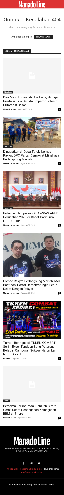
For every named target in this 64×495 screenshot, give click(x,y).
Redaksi (7, 358)
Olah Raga (8, 92)
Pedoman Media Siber (31, 468)
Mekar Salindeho (11, 163)
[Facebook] (23, 463)
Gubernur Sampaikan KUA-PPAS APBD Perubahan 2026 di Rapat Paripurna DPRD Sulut (30, 217)
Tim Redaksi (11, 468)
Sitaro (6, 401)
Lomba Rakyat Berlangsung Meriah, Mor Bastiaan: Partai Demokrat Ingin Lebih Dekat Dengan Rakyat (31, 285)
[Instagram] (31, 463)
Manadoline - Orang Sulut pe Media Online (33, 484)
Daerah (7, 337)
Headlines (8, 146)
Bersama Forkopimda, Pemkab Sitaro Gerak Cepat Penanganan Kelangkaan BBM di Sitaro (29, 409)
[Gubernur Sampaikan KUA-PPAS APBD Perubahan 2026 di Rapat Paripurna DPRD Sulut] (32, 190)
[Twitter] (39, 463)
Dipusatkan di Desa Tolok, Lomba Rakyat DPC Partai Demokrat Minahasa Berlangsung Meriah (31, 155)
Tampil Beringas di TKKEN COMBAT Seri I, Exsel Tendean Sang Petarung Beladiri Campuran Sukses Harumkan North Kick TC (29, 348)
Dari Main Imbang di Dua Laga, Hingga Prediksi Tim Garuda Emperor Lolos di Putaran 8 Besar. (30, 101)
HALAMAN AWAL (43, 37)
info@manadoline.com (32, 472)
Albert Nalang (9, 109)
